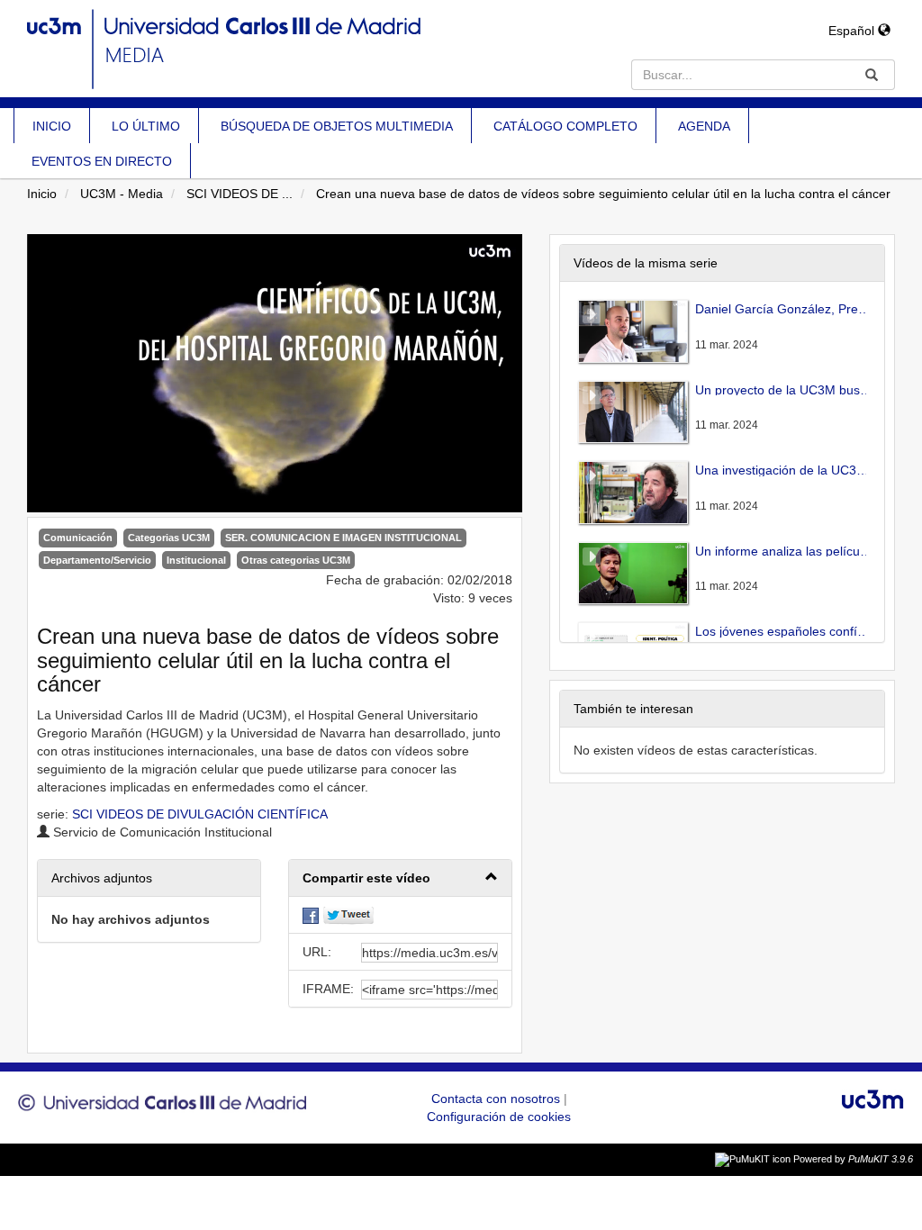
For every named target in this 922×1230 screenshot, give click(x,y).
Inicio (42, 193)
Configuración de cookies (499, 1116)
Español (853, 30)
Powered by (853, 1158)
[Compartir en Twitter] (348, 915)
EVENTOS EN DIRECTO (102, 161)
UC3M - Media (121, 193)
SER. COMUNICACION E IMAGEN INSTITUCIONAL (343, 537)
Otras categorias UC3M (295, 560)
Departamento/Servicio (97, 560)
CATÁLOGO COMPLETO (565, 126)
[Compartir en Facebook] (311, 915)
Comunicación (78, 537)
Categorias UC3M (169, 537)
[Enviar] (871, 75)
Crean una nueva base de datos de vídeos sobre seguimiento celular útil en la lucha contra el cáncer (603, 193)
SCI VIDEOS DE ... (239, 193)
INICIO (51, 126)
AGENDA (704, 126)
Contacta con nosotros (497, 1098)
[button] (400, 878)
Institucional (196, 560)
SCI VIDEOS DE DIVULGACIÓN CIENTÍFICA (200, 814)
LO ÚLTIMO (146, 126)
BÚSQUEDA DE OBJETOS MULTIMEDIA (337, 126)
